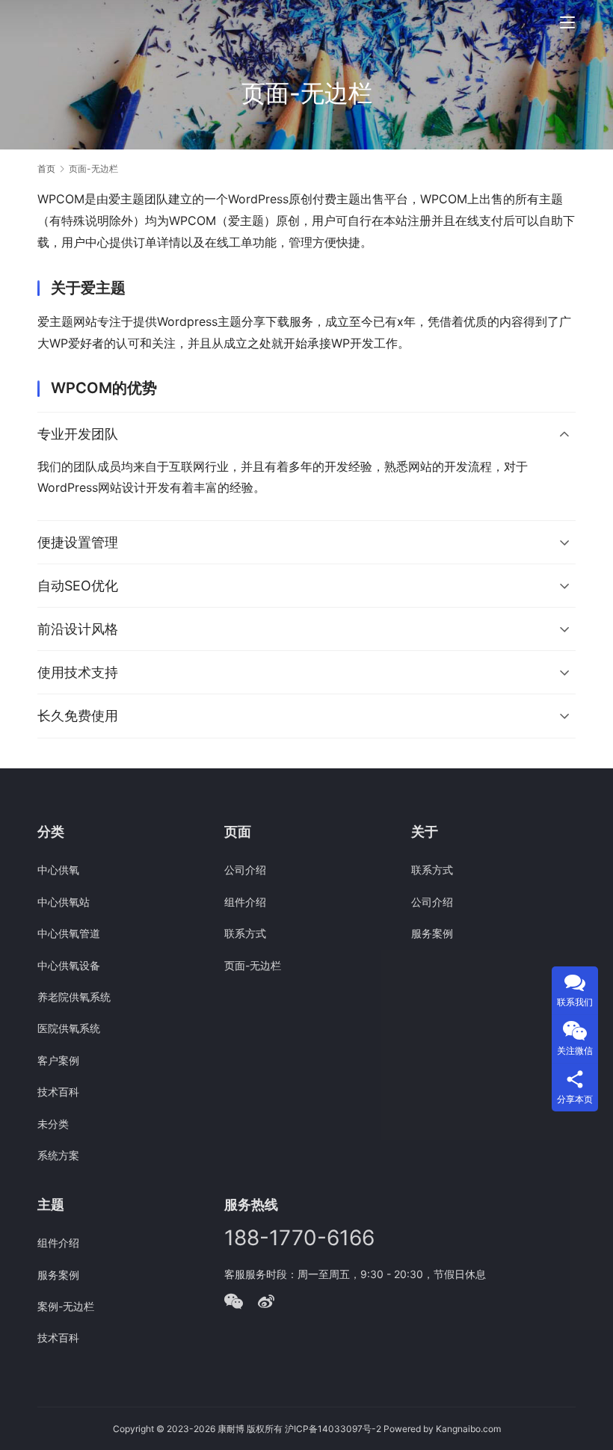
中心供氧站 (63, 901)
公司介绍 (245, 869)
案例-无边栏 (65, 1306)
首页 (46, 168)
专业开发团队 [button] (77, 434)
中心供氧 (58, 869)
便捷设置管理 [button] (77, 542)
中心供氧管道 (68, 933)
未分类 (53, 1123)
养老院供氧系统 (74, 996)
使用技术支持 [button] (77, 672)
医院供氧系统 (68, 1028)
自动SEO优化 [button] (77, 585)
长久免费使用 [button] (77, 716)
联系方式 (245, 933)
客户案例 (58, 1060)
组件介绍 (245, 901)
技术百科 (58, 1091)
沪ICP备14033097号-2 (333, 1428)
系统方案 (58, 1155)
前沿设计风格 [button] (77, 629)
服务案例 (432, 933)
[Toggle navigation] (567, 22)
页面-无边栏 (252, 965)
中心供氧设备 (68, 965)
